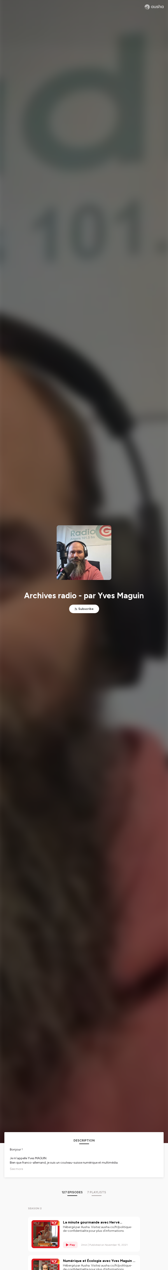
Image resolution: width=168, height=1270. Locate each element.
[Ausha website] (154, 7)
